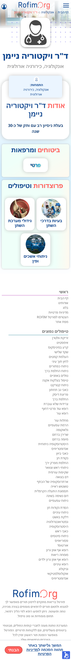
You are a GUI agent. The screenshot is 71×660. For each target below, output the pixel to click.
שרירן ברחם (60, 434)
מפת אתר (61, 322)
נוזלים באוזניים (59, 375)
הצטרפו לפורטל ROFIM (52, 317)
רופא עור (62, 413)
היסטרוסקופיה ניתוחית (53, 444)
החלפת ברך (60, 399)
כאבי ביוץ (62, 453)
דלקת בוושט (60, 517)
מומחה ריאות (59, 555)
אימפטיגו (62, 342)
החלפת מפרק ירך (56, 463)
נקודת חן (62, 458)
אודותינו (63, 303)
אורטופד (62, 545)
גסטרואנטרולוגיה (57, 522)
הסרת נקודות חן (57, 507)
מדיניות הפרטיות (39, 652)
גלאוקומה (62, 430)
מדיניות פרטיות (58, 312)
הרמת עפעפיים (58, 425)
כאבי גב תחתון (58, 390)
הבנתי (13, 650)
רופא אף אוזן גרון (57, 550)
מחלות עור (61, 420)
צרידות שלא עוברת (56, 404)
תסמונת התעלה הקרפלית (51, 491)
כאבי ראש (61, 531)
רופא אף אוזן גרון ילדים (53, 559)
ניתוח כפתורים (58, 366)
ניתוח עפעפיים (58, 500)
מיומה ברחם (60, 439)
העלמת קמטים (58, 357)
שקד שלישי (61, 352)
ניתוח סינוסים (59, 536)
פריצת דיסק (60, 394)
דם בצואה (62, 477)
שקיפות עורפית (58, 472)
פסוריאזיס (61, 540)
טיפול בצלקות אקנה (55, 380)
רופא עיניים (60, 564)
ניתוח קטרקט (59, 385)
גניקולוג (63, 569)
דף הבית (63, 12)
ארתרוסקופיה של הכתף (52, 481)
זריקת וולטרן (60, 338)
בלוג (65, 307)
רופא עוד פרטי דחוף (55, 408)
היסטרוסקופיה (58, 526)
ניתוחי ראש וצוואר (56, 467)
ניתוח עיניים (60, 512)
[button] (66, 655)
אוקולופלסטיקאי (57, 573)
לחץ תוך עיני (60, 361)
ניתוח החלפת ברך (56, 371)
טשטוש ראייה (59, 486)
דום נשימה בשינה (57, 496)
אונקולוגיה (47, 12)
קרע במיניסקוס (58, 347)
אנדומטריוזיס (59, 448)
